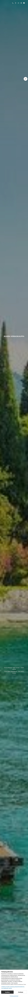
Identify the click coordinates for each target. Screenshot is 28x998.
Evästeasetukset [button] (14, 996)
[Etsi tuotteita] (25, 79)
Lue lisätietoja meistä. (6, 988)
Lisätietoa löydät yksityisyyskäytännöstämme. (13, 986)
